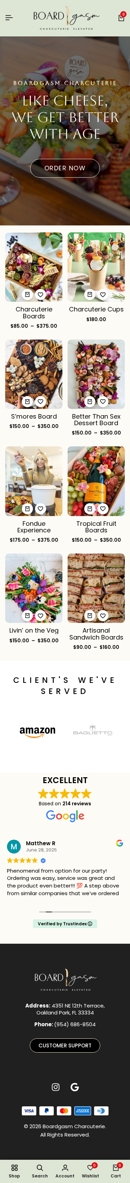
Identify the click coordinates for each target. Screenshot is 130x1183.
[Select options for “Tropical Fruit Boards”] (89, 508)
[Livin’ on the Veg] (33, 587)
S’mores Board (34, 416)
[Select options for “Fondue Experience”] (27, 508)
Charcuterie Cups (96, 309)
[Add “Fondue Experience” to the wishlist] (40, 508)
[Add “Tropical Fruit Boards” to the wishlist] (103, 508)
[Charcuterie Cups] (96, 266)
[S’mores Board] (33, 373)
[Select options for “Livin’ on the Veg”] (27, 615)
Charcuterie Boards (34, 312)
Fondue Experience (34, 526)
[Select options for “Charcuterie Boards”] (27, 294)
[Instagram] (55, 1087)
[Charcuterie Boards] (33, 266)
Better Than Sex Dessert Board (96, 419)
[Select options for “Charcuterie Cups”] (89, 294)
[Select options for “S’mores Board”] (27, 401)
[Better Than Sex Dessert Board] (96, 373)
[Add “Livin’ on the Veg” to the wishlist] (40, 615)
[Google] (74, 1087)
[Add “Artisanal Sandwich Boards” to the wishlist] (103, 615)
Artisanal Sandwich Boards (96, 633)
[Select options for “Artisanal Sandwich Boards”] (89, 615)
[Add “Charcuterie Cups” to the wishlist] (103, 294)
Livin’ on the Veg (34, 630)
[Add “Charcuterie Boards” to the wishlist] (40, 294)
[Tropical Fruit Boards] (96, 481)
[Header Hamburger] (9, 18)
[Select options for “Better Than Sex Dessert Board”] (89, 401)
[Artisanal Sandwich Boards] (96, 587)
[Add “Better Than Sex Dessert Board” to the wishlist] (103, 401)
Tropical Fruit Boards (96, 526)
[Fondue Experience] (33, 481)
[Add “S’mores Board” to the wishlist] (40, 401)
